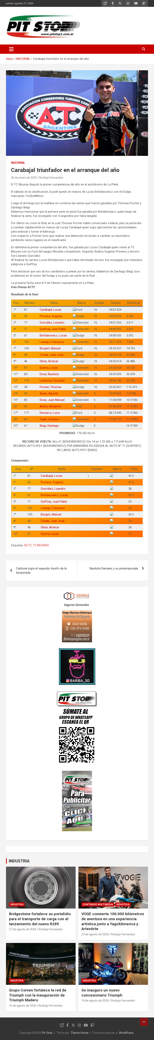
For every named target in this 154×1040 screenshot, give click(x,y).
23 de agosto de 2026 (95, 934)
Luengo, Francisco (52, 342)
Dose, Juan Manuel (52, 400)
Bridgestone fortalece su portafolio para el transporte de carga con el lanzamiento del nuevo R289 (40, 919)
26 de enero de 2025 (24, 177)
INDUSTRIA (19, 861)
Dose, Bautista (49, 374)
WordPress (126, 1033)
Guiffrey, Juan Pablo (53, 329)
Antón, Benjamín (50, 406)
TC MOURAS (41, 545)
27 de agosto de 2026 (22, 929)
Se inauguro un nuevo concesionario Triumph (101, 993)
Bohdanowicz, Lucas (53, 335)
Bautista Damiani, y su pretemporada (114, 568)
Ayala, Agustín (49, 393)
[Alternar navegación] (11, 49)
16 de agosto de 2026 (22, 1005)
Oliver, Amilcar (49, 361)
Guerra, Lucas (49, 367)
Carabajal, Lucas (50, 309)
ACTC (28, 545)
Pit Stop (47, 1033)
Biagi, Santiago (49, 425)
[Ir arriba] (144, 1022)
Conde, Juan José (52, 355)
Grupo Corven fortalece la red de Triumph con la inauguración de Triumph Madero (37, 995)
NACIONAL (18, 162)
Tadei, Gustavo (49, 419)
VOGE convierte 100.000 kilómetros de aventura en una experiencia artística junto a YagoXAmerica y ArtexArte (112, 921)
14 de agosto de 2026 (95, 1000)
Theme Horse (80, 1033)
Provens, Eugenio (51, 316)
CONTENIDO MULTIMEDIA (98, 904)
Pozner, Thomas (50, 387)
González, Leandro (52, 322)
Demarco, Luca (50, 413)
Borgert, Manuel (50, 348)
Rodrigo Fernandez (51, 177)
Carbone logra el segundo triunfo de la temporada (41, 570)
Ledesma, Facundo (52, 380)
